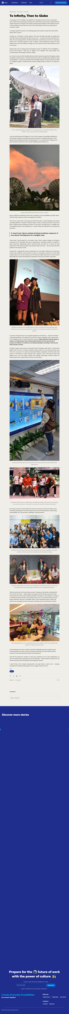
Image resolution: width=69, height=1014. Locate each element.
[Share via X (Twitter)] (13, 676)
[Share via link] (20, 676)
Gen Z (11, 671)
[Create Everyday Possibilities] (4, 2)
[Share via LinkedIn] (16, 676)
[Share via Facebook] (10, 676)
